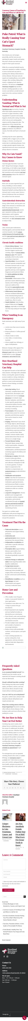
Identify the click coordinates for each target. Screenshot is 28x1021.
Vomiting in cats (7, 109)
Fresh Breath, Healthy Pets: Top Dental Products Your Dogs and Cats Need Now (14, 932)
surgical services (10, 471)
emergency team (15, 758)
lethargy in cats (6, 352)
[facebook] (4, 956)
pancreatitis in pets (18, 287)
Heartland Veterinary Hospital (9, 772)
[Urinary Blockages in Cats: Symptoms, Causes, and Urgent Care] (7, 814)
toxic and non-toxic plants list (15, 236)
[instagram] (7, 956)
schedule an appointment (9, 747)
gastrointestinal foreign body (10, 210)
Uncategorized (8, 773)
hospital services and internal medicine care (14, 503)
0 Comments (14, 773)
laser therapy (9, 581)
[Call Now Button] (24, 1018)
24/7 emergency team (18, 218)
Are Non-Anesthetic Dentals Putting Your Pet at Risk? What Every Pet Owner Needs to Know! (20, 834)
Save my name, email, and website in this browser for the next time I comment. (14, 884)
